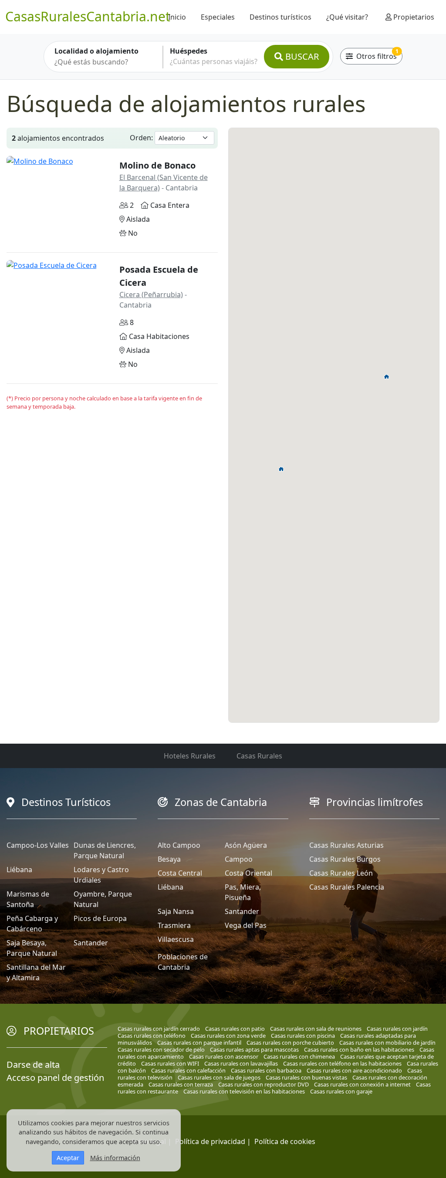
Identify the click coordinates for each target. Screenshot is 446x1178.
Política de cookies (284, 1141)
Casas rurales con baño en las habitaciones (359, 1049)
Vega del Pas (246, 925)
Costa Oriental (248, 873)
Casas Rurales (259, 756)
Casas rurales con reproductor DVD (263, 1084)
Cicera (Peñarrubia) (151, 294)
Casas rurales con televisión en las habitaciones (244, 1091)
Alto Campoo (179, 845)
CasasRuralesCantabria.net (87, 16)
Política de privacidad (210, 1141)
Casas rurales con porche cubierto (290, 1042)
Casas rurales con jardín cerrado (159, 1028)
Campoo (239, 859)
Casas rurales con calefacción (188, 1070)
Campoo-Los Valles (38, 845)
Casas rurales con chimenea (299, 1056)
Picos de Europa (100, 918)
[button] (386, 376)
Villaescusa (176, 939)
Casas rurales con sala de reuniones (316, 1028)
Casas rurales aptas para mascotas (254, 1049)
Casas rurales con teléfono (152, 1035)
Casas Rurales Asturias (346, 845)
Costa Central (180, 873)
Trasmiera (174, 925)
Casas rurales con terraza (181, 1084)
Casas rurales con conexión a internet (362, 1084)
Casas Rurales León (341, 873)
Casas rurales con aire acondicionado (354, 1070)
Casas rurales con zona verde (228, 1035)
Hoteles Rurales (190, 756)
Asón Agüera (246, 845)
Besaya (169, 859)
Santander (91, 943)
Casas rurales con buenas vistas (306, 1077)
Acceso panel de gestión (55, 1077)
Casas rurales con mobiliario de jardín (387, 1042)
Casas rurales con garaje (341, 1091)
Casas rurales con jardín (397, 1028)
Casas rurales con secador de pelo (161, 1049)
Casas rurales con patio (235, 1028)
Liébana (19, 869)
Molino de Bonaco (157, 165)
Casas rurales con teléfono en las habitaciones (342, 1063)
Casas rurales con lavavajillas (241, 1063)
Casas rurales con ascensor (223, 1056)
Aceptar (68, 1158)
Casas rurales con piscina (303, 1035)
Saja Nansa (176, 911)
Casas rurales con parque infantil (199, 1042)
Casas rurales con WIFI (170, 1063)
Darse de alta (33, 1064)
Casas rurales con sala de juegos (219, 1077)
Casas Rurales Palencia (346, 887)
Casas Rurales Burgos (345, 859)
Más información (115, 1158)
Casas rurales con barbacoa (266, 1070)
